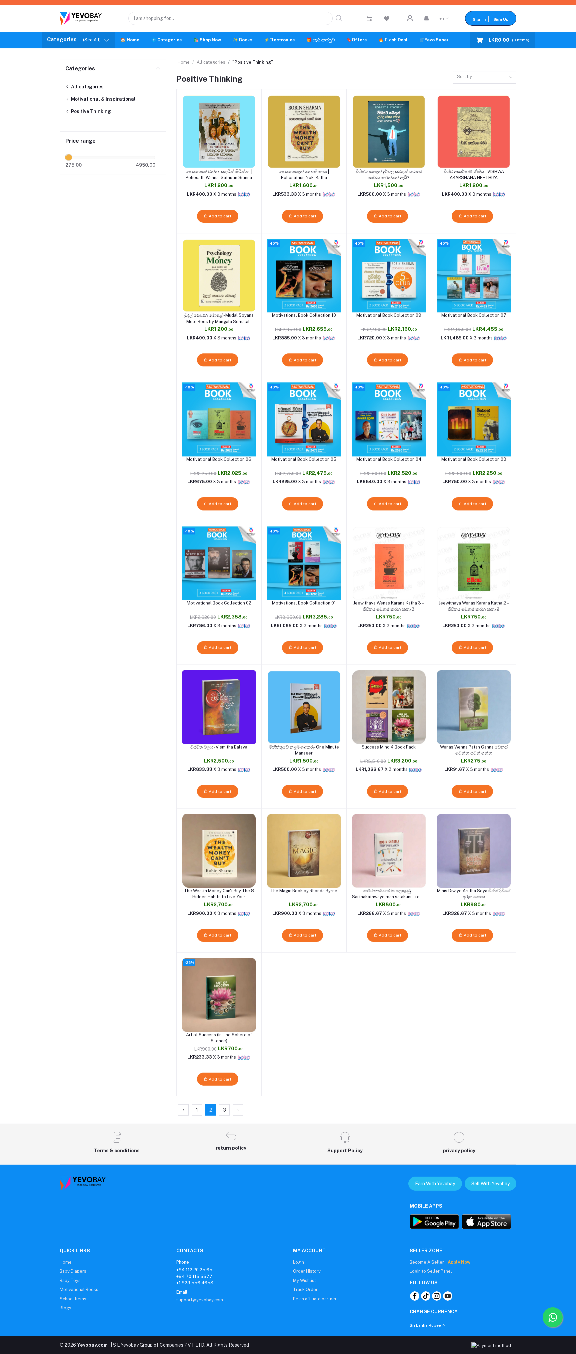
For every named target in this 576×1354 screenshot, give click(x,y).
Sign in (479, 19)
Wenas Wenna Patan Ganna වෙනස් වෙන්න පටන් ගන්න (474, 750)
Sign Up (501, 19)
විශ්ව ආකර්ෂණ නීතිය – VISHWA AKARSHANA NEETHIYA (474, 174)
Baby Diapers (73, 1271)
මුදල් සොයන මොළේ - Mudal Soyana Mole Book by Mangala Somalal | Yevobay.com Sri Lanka (219, 318)
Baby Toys (70, 1280)
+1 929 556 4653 (194, 1282)
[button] (426, 18)
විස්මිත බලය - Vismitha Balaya (218, 747)
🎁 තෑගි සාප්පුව (320, 39)
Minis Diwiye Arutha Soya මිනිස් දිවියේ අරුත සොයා (473, 893)
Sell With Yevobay (490, 1183)
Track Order (305, 1289)
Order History (307, 1271)
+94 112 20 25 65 (194, 1269)
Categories (80, 68)
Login (298, 1262)
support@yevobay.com (199, 1299)
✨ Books (242, 39)
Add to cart (219, 216)
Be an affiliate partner (315, 1298)
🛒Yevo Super (434, 39)
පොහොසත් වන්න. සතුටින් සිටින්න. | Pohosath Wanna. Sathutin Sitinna (219, 174)
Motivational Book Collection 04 (388, 459)
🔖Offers (356, 39)
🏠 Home (129, 39)
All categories (87, 86)
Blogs (65, 1307)
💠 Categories (166, 39)
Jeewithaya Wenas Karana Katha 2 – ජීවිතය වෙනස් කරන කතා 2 (474, 605)
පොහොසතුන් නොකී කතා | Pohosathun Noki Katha (304, 174)
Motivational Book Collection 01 (304, 602)
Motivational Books (79, 1289)
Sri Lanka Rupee (425, 1325)
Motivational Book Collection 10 (304, 315)
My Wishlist (304, 1280)
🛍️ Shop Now (207, 39)
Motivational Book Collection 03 (473, 459)
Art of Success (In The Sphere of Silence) (219, 1037)
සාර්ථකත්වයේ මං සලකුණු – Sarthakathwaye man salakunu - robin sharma (389, 894)
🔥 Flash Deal (393, 39)
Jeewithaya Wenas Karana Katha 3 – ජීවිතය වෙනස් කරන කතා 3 (388, 605)
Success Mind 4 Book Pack (389, 747)
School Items (73, 1298)
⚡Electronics (279, 39)
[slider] (69, 157)
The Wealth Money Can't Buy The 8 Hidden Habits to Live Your (219, 893)
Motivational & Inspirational (103, 99)
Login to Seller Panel (431, 1271)
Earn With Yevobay (435, 1183)
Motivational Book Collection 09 (388, 315)
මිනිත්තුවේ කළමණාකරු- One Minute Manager (304, 750)
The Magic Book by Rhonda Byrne (303, 890)
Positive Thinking (90, 111)
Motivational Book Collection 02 (219, 602)
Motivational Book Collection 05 (303, 459)
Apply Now (459, 1262)
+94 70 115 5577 (194, 1276)
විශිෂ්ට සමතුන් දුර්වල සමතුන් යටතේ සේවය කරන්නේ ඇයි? (389, 174)
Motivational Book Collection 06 (218, 459)
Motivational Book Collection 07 (473, 315)
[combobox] (484, 77)
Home (184, 62)
